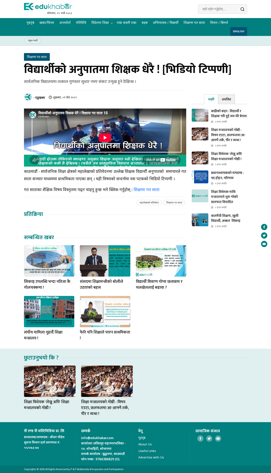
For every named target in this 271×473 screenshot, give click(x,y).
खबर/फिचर (46, 22)
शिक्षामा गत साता (194, 22)
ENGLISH (238, 31)
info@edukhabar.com (97, 438)
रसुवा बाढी (33, 40)
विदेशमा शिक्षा (100, 22)
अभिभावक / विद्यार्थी (165, 22)
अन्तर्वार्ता (65, 22)
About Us (145, 444)
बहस (145, 22)
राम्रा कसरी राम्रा (126, 22)
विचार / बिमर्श (219, 22)
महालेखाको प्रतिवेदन (149, 202)
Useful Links (147, 451)
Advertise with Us (151, 457)
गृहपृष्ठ (30, 22)
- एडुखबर (39, 97)
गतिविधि (81, 22)
